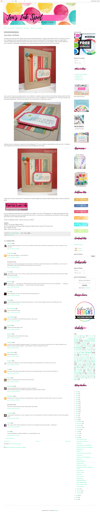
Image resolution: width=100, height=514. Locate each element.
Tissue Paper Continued (82, 441)
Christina (9, 243)
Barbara (9, 325)
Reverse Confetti (85, 357)
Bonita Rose (10, 253)
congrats (89, 370)
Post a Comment (10, 438)
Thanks (93, 361)
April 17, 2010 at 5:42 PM (13, 347)
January (79, 492)
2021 (77, 397)
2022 (77, 395)
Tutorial (87, 363)
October (79, 425)
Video (80, 366)
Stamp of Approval (91, 360)
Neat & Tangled (91, 354)
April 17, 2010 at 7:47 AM (13, 248)
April (78, 437)
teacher (75, 377)
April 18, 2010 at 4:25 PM (13, 418)
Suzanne (9, 360)
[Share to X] (27, 233)
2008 (77, 497)
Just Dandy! (79, 443)
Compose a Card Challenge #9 (84, 457)
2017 (77, 405)
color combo (78, 370)
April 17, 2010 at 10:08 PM (13, 400)
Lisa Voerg (10, 413)
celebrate (84, 369)
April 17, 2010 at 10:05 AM (13, 295)
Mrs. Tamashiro (11, 308)
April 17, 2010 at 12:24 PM (13, 320)
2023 (77, 393)
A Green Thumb (80, 472)
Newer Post (7, 441)
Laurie (8, 423)
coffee (91, 369)
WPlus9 (86, 366)
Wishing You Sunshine (82, 465)
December (79, 421)
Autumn (83, 335)
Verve (75, 366)
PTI (13, 235)
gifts (92, 372)
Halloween (80, 349)
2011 (77, 417)
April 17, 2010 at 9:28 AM (13, 287)
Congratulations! (80, 463)
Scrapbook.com (79, 77)
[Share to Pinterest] (30, 233)
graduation (76, 373)
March (78, 488)
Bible (81, 337)
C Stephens (10, 396)
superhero (86, 376)
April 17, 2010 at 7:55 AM (13, 257)
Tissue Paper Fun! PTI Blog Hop (84, 445)
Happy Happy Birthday (82, 482)
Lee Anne (9, 342)
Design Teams (19, 28)
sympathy (92, 376)
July (78, 431)
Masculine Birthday (81, 461)
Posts (77, 60)
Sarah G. (9, 334)
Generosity (79, 474)
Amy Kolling (10, 386)
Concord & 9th (92, 343)
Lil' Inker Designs (85, 353)
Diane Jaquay (10, 352)
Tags (87, 361)
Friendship (77, 348)
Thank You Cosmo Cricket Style (84, 453)
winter (75, 379)
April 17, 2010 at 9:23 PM (13, 381)
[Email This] (24, 233)
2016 (77, 407)
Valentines (89, 364)
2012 (77, 415)
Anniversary (76, 335)
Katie (8, 431)
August (78, 429)
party (80, 375)
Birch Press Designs (89, 337)
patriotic (84, 375)
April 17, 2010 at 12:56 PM (13, 337)
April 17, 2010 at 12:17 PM (13, 312)
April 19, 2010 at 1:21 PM (13, 435)
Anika (8, 300)
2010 (77, 419)
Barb (8, 291)
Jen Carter (79, 248)
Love (75, 354)
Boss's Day (84, 339)
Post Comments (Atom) (15, 443)
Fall (79, 346)
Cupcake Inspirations (81, 344)
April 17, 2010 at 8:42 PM (13, 373)
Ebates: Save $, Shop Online (36, 28)
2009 (77, 495)
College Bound (80, 449)
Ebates (75, 346)
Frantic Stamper (87, 346)
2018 (77, 403)
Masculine (10, 235)
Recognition (26, 28)
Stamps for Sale (11, 28)
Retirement (77, 357)
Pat (8, 369)
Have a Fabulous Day (82, 439)
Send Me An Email (78, 244)
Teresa (9, 377)
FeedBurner (87, 287)
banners (78, 369)
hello (83, 373)
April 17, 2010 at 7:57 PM (13, 364)
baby (94, 367)
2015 (77, 409)
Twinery (80, 364)
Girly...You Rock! (80, 476)
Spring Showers (80, 470)
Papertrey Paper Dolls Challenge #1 (85, 447)
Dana (8, 271)
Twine (93, 363)
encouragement (78, 372)
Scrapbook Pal (78, 76)
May (78, 435)
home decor (90, 373)
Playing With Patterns (81, 480)
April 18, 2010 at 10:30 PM (13, 426)
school (89, 375)
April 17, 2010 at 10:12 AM (13, 304)
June (78, 433)
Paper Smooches (83, 355)
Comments (78, 63)
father (87, 372)
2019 (77, 401)
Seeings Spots (80, 478)
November (79, 423)
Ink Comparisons (89, 349)
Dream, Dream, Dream (82, 484)
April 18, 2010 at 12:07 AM (13, 408)
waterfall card (91, 377)
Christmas (83, 343)
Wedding (93, 366)
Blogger (56, 510)
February (79, 490)
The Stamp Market (80, 363)
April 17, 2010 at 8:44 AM (13, 267)
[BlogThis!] (25, 233)
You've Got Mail (80, 486)
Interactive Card (86, 350)
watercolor (82, 377)
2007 (77, 499)
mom (75, 375)
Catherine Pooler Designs (81, 74)
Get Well (88, 348)
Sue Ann (9, 281)
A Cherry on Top (79, 79)
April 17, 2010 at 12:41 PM (13, 329)
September (79, 427)
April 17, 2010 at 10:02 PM (13, 391)
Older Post (67, 441)
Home (5, 28)
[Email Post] (22, 233)
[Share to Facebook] (28, 233)
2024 (77, 391)
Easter (90, 344)
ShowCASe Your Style (84, 358)
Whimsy (78, 367)
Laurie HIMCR (10, 317)
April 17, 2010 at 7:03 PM (13, 356)
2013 (77, 413)
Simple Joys (79, 459)
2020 (77, 399)
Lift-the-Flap (79, 455)
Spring (82, 360)
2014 (77, 411)
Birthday (76, 339)
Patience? (79, 451)
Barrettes (75, 337)
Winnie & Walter (87, 367)
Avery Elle (91, 335)
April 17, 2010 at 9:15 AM (13, 277)
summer (80, 376)
